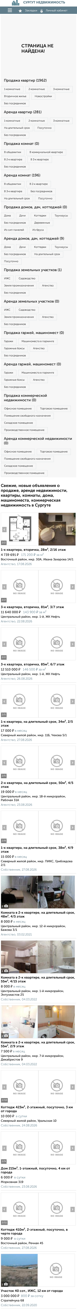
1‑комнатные (12, 89)
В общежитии (12, 152)
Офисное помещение (18, 408)
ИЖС (7, 278)
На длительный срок (17, 128)
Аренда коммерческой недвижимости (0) (38, 441)
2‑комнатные (37, 89)
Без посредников (15, 103)
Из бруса (38, 230)
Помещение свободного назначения (27, 416)
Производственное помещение (24, 430)
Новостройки (43, 96)
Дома (7, 215)
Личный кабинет (57, 10)
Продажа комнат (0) (21, 144)
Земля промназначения (19, 285)
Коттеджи (40, 215)
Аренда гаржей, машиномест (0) (32, 364)
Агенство (48, 285)
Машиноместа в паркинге (38, 341)
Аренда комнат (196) (22, 175)
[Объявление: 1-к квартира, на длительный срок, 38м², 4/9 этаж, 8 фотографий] (19, 843)
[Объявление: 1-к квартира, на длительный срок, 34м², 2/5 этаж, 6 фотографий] (19, 717)
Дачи (22, 215)
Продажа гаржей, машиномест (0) (34, 333)
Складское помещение (18, 423)
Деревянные (42, 223)
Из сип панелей (14, 230)
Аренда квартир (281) (22, 112)
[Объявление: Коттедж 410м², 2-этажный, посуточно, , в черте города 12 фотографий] (19, 1225)
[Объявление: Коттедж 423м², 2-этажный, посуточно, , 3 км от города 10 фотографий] (19, 1103)
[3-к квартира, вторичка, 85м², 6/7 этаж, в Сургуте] (19, 660)
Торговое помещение (54, 408)
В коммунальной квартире (46, 152)
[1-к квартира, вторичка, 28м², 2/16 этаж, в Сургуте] (19, 545)
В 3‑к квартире (40, 159)
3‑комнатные (61, 89)
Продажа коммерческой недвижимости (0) (25, 398)
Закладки (31, 10)
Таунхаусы (61, 215)
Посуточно (44, 128)
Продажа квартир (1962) (25, 80)
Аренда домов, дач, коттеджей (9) (34, 239)
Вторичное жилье (15, 96)
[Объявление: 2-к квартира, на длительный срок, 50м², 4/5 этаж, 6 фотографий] (19, 778)
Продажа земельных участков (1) (33, 270)
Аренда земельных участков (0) (31, 301)
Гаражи (8, 341)
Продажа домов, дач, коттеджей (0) (35, 207)
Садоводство (27, 278)
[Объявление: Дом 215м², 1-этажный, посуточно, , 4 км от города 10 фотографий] (19, 1164)
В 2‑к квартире (13, 159)
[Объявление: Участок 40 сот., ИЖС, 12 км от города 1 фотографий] (38, 1286)
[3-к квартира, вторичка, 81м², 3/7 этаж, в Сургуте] (19, 603)
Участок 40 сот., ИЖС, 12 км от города (32, 1291)
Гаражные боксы (14, 348)
